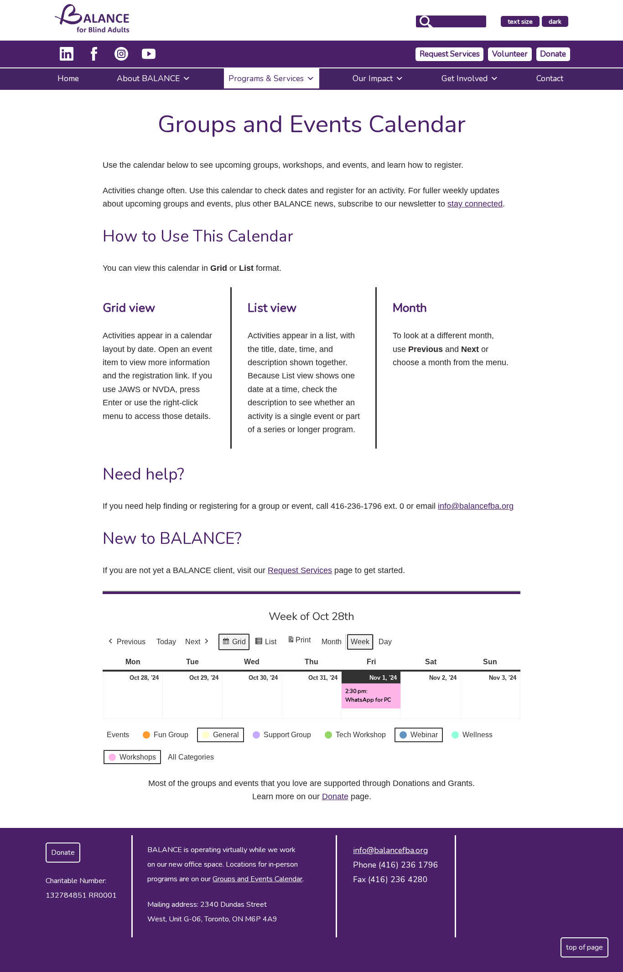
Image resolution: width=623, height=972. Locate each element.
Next (192, 642)
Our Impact (373, 78)
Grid (234, 644)
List (265, 644)
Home (68, 78)
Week (360, 642)
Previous (131, 642)
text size (520, 21)
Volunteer (510, 54)
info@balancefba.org (476, 506)
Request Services (450, 54)
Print (299, 642)
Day (385, 642)
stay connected (475, 203)
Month (332, 642)
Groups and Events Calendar (257, 879)
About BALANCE (148, 78)
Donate (553, 54)
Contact (549, 78)
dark (558, 21)
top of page (584, 947)
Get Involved (464, 78)
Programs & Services (266, 78)
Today (166, 642)
